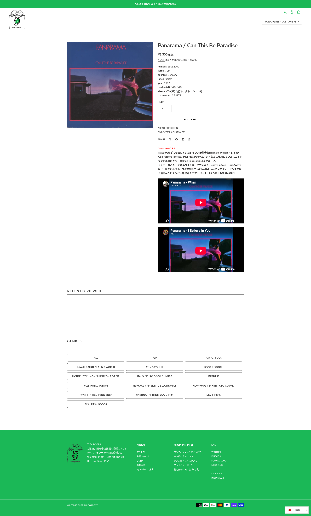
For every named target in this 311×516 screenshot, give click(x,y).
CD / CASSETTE (154, 367)
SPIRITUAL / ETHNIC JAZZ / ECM (154, 394)
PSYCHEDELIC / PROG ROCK (96, 394)
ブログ (140, 460)
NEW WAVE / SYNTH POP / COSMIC (213, 385)
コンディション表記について (187, 452)
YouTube (216, 452)
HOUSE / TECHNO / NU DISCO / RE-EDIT (95, 376)
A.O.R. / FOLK (213, 357)
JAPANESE (213, 376)
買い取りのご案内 (145, 469)
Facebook (217, 473)
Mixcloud (217, 465)
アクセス (141, 452)
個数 (161, 102)
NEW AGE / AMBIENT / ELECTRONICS (154, 385)
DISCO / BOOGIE (213, 367)
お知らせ (141, 465)
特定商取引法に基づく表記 (186, 469)
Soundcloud (218, 460)
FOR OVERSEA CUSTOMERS (171, 132)
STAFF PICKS (214, 394)
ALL (96, 357)
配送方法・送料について (185, 460)
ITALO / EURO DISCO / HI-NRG (154, 376)
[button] (297, 510)
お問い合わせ (143, 456)
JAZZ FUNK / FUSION (96, 385)
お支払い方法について (184, 456)
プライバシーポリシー (184, 465)
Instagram (217, 478)
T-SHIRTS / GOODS (96, 404)
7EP (154, 357)
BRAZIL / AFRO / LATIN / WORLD (96, 367)
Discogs (216, 456)
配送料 (161, 59)
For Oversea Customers (281, 21)
